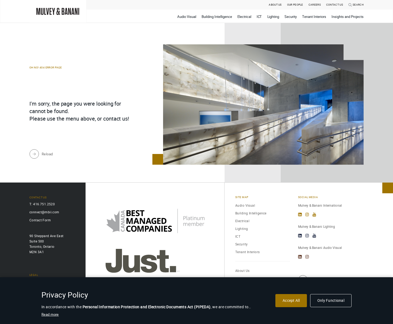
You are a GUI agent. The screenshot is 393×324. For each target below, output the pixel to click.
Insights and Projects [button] (348, 16)
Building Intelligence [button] (217, 16)
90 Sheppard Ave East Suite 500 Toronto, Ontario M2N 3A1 (46, 244)
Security (241, 244)
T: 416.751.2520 (42, 204)
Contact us (334, 5)
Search (358, 5)
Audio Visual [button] (186, 16)
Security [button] (290, 16)
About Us (275, 5)
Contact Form (40, 220)
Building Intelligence (251, 213)
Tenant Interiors (247, 252)
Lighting (241, 228)
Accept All (291, 300)
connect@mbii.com (44, 212)
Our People (295, 5)
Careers (315, 5)
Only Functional (330, 300)
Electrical (242, 221)
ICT (237, 236)
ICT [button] (259, 16)
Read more (50, 314)
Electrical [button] (244, 16)
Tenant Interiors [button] (314, 16)
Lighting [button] (273, 16)
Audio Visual (245, 205)
